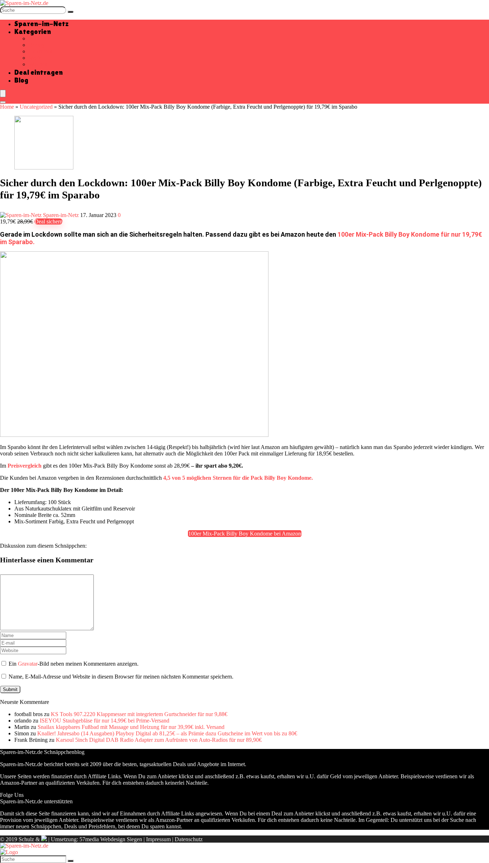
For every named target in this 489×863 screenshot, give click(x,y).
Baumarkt (40, 38)
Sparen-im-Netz (41, 24)
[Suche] (70, 12)
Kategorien (32, 31)
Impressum (158, 839)
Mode (35, 58)
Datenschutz (189, 839)
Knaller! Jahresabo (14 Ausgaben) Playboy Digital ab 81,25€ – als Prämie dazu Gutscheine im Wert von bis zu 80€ (167, 733)
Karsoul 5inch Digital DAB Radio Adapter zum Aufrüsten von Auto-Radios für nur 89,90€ (159, 740)
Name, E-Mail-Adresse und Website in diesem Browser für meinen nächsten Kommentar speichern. (121, 677)
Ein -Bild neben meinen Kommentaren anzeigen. (74, 664)
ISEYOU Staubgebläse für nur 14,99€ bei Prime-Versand (104, 720)
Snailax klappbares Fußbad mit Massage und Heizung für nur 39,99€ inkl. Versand (131, 727)
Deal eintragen (38, 72)
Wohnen (38, 64)
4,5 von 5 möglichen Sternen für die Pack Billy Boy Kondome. (238, 478)
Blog (21, 80)
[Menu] (3, 93)
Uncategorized (36, 107)
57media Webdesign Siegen (110, 839)
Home (7, 107)
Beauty (37, 45)
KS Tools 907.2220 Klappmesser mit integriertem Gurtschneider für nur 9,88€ (139, 714)
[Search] (3, 102)
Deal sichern (48, 221)
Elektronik (40, 51)
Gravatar (28, 664)
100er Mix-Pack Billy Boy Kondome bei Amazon (244, 534)
